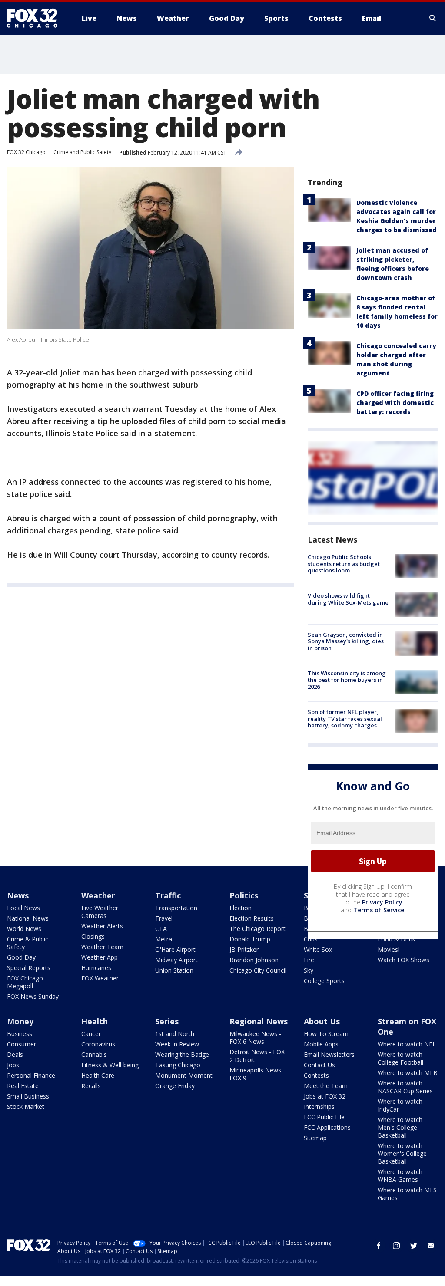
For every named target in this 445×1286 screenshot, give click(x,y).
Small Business (28, 1096)
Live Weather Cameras (99, 912)
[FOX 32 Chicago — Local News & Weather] (35, 18)
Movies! (388, 949)
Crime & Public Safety (27, 943)
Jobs (13, 1065)
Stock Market (25, 1106)
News (18, 895)
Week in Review (177, 1044)
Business (19, 1033)
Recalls (91, 1086)
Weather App (99, 957)
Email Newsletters (329, 1054)
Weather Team (102, 947)
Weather (98, 895)
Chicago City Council (257, 970)
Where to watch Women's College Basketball (402, 1153)
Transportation (176, 908)
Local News (23, 908)
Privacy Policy (382, 902)
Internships (319, 1106)
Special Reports (28, 968)
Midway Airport (176, 960)
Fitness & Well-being (110, 1065)
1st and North (174, 1033)
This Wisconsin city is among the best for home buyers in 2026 (347, 680)
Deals (15, 1054)
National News (28, 918)
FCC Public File (324, 1117)
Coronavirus (98, 1044)
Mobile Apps (321, 1044)
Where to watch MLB (408, 1073)
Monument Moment (184, 1075)
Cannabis (94, 1054)
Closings (93, 936)
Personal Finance (31, 1075)
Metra (163, 939)
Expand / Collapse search (433, 18)
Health (94, 1021)
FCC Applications (327, 1127)
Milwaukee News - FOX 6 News (255, 1037)
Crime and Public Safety (82, 152)
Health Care (97, 1075)
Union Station (174, 970)
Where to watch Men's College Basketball (400, 1127)
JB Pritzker (244, 949)
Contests (316, 1075)
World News (24, 928)
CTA (161, 928)
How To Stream (326, 1033)
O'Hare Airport (175, 949)
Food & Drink (396, 939)
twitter (414, 1246)
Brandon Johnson (254, 960)
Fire (309, 960)
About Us (322, 1021)
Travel (164, 918)
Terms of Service (378, 910)
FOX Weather (100, 978)
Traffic (168, 895)
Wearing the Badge (182, 1054)
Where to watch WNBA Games (400, 1176)
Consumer (21, 1044)
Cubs (311, 939)
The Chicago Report (257, 928)
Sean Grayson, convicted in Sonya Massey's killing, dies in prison (346, 641)
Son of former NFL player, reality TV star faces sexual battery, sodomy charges (345, 718)
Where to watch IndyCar (400, 1105)
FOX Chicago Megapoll (25, 982)
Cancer (91, 1033)
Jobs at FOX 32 (324, 1096)
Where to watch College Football (400, 1058)
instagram (396, 1246)
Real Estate (23, 1086)
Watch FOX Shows (403, 960)
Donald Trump (249, 939)
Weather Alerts (102, 926)
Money (20, 1021)
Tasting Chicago (177, 1065)
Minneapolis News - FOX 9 (257, 1074)
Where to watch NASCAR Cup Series (405, 1087)
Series (167, 1021)
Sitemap (315, 1138)
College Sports (324, 981)
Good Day (21, 957)
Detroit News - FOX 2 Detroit (257, 1056)
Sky (308, 970)
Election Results (251, 918)
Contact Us (319, 1065)
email (431, 1246)
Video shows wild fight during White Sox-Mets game (348, 599)
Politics (243, 895)
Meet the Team (326, 1086)
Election (240, 908)
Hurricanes (96, 968)
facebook (379, 1246)
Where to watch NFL (407, 1044)
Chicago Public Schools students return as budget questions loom (344, 563)
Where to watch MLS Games (407, 1194)
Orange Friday (175, 1086)
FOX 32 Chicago (26, 152)
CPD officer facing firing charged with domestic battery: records (395, 402)
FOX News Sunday (33, 996)
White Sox (318, 949)
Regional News (258, 1021)
